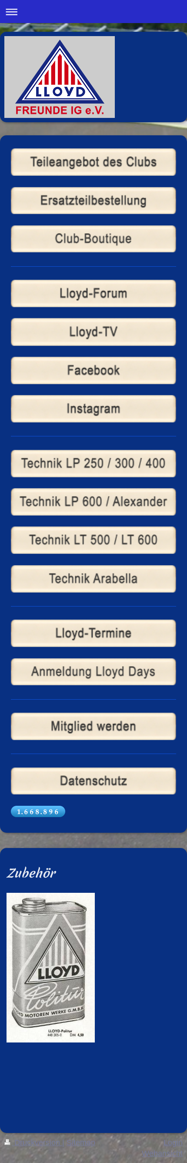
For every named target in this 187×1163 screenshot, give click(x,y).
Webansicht (162, 1153)
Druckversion (37, 1142)
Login (173, 1142)
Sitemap (81, 1142)
